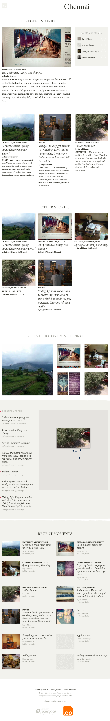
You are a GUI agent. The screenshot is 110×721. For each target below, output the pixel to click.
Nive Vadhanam (88, 45)
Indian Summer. (85, 146)
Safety (25, 69)
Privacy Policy (56, 689)
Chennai (8, 79)
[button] (79, 457)
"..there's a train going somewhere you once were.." (15, 150)
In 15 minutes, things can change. (22, 72)
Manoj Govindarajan (90, 51)
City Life (17, 69)
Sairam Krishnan (88, 57)
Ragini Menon (10, 76)
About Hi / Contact (41, 689)
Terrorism (7, 69)
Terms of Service (69, 689)
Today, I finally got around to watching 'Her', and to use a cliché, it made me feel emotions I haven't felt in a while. (54, 153)
